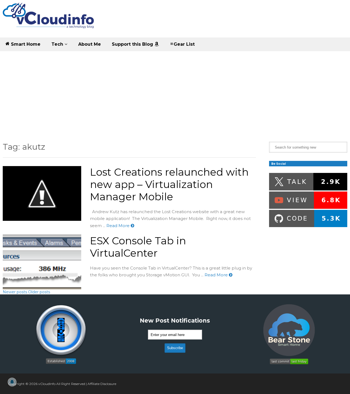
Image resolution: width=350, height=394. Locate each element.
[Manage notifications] (12, 382)
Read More (118, 225)
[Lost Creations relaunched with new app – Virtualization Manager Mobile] (42, 193)
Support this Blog (133, 44)
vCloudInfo (47, 384)
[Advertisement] (175, 92)
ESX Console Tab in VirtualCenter (138, 246)
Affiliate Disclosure (102, 384)
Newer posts (15, 291)
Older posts (39, 291)
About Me (89, 44)
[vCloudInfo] (49, 20)
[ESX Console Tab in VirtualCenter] (42, 262)
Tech (58, 44)
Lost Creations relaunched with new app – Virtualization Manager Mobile (169, 184)
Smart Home (25, 44)
